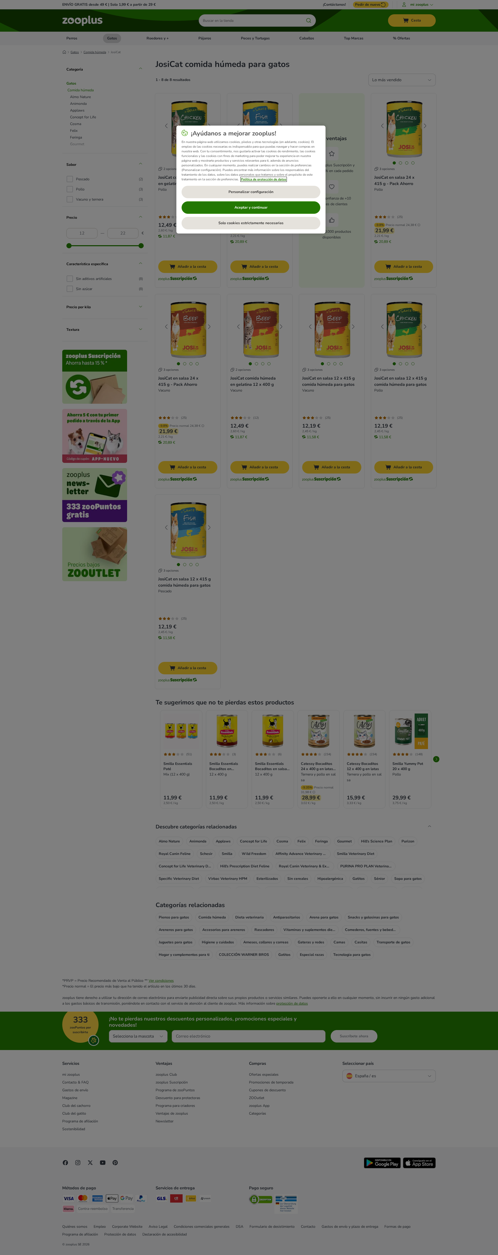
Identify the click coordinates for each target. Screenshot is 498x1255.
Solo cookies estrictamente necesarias (250, 223)
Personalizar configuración (251, 191)
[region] (251, 180)
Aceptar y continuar (250, 207)
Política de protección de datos (263, 179)
